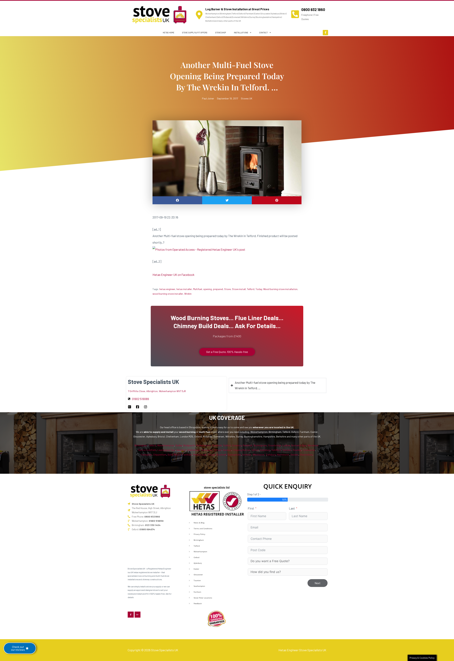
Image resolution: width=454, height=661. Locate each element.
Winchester (259, 454)
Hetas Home (168, 32)
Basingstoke (234, 454)
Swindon (287, 449)
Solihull (227, 445)
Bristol (177, 454)
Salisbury (271, 454)
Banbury (227, 449)
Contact (263, 32)
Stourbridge (274, 445)
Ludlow (286, 445)
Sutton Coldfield (147, 449)
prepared (218, 289)
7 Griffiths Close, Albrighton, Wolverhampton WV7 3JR (157, 391)
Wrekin (188, 293)
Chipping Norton (241, 449)
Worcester (313, 445)
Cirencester (309, 449)
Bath (170, 454)
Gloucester (207, 449)
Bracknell (221, 454)
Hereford (181, 449)
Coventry (237, 445)
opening (207, 289)
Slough (211, 454)
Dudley (178, 445)
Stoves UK (246, 98)
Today (259, 289)
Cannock (217, 445)
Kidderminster (203, 445)
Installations (241, 32)
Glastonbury (306, 454)
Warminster (283, 454)
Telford (250, 289)
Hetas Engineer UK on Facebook (173, 274)
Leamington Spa (166, 449)
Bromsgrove (260, 445)
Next (317, 583)
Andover (246, 454)
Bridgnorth (189, 445)
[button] (177, 200)
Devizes (294, 454)
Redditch (247, 445)
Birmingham (141, 445)
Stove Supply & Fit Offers (194, 32)
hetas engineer (167, 289)
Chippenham (159, 454)
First (251, 508)
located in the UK (284, 427)
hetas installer (184, 289)
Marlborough (200, 454)
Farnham (187, 454)
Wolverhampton (165, 445)
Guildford (276, 449)
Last (292, 508)
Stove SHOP (220, 32)
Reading (297, 449)
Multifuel (197, 289)
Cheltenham (193, 449)
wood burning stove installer (168, 293)
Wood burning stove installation (280, 289)
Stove (227, 289)
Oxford (255, 449)
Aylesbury (265, 449)
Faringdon (146, 454)
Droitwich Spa (298, 445)
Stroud (218, 449)
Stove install (239, 289)
